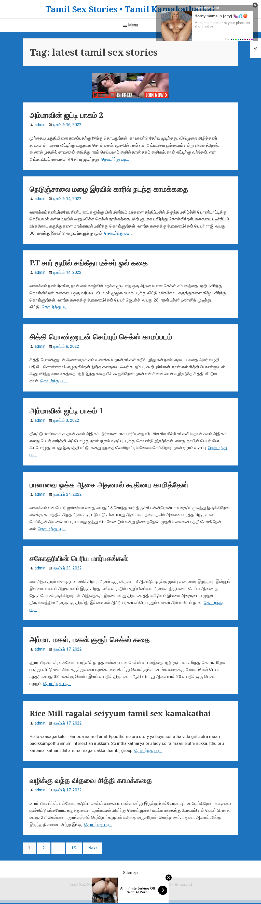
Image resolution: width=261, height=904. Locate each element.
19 (73, 849)
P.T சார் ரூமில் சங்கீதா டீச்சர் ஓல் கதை (89, 263)
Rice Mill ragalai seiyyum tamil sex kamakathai (120, 713)
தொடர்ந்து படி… (115, 159)
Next (92, 847)
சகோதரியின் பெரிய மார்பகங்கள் (79, 558)
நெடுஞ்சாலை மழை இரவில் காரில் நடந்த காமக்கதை (109, 189)
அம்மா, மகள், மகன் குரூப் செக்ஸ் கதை (90, 639)
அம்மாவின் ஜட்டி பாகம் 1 (66, 410)
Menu (132, 25)
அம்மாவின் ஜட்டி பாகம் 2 (66, 115)
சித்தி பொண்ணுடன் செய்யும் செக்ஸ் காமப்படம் (101, 337)
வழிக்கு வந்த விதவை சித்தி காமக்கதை (91, 780)
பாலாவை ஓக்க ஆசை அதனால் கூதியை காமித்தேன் (109, 484)
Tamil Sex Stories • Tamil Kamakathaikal (130, 9)
